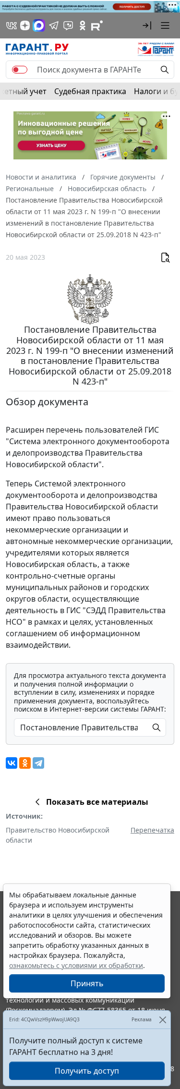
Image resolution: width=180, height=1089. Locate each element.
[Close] (162, 1020)
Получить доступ (87, 1070)
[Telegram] (38, 763)
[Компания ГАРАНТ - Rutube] (97, 25)
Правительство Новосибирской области (57, 835)
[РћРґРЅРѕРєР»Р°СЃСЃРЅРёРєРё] (25, 763)
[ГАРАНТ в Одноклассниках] (82, 25)
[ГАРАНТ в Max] (39, 25)
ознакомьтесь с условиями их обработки (76, 965)
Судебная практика (90, 91)
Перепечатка (152, 830)
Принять (87, 983)
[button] (147, 25)
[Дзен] (25, 25)
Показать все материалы (97, 802)
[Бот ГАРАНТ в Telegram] (68, 25)
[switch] (19, 69)
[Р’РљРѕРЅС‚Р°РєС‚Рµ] (11, 763)
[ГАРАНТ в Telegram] (54, 25)
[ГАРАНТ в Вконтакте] (11, 25)
